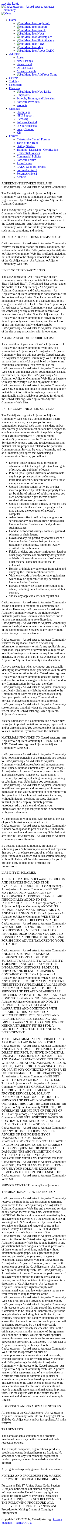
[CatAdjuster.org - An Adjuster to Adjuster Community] (34, 10)
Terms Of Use (23, 1522)
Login (15, 3)
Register (6, 3)
